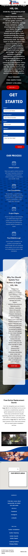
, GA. (15, 8)
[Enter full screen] (25, 444)
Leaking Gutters (14, 541)
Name (5, 107)
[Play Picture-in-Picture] (22, 444)
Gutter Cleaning (14, 533)
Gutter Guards (14, 536)
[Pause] (3, 444)
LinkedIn (14, 518)
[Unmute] (6, 444)
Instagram (14, 514)
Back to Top (24, 551)
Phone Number (7, 114)
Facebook (14, 511)
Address (5, 128)
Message (5, 135)
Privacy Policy (13, 544)
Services (14, 526)
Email (5, 121)
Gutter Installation (14, 529)
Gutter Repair (14, 538)
